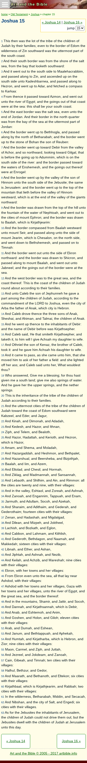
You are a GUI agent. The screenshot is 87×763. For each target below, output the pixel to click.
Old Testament (19, 14)
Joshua (35, 14)
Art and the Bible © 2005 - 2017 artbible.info (43, 753)
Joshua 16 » (73, 22)
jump (71, 28)
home (4, 14)
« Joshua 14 (51, 22)
